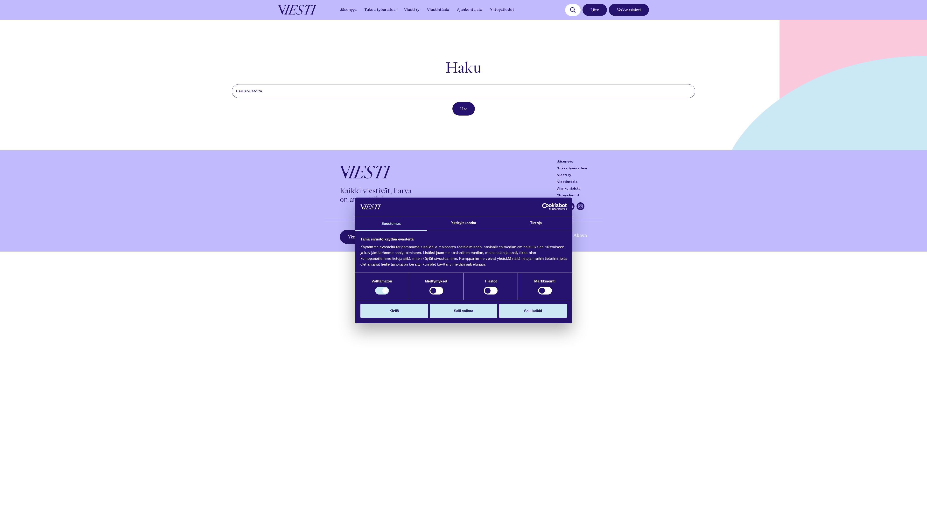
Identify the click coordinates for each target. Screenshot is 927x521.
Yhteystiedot (502, 9)
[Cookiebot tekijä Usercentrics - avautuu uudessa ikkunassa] (546, 206)
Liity (594, 10)
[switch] (436, 291)
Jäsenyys (348, 9)
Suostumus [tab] (391, 223)
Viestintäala (438, 9)
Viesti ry (411, 9)
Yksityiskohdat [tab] (463, 223)
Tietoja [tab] (536, 223)
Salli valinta (463, 311)
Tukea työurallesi (380, 9)
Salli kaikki (533, 311)
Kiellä (394, 311)
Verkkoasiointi (629, 10)
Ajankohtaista (469, 9)
